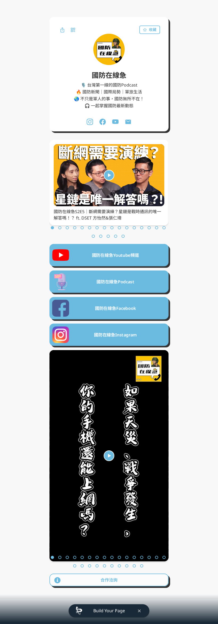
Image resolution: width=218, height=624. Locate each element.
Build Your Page (109, 611)
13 (141, 227)
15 (156, 227)
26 (141, 565)
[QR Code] (73, 29)
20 (115, 236)
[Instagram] (90, 122)
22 (112, 565)
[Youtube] (115, 122)
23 (119, 565)
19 (108, 236)
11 (126, 227)
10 (119, 227)
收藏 (153, 29)
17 (93, 236)
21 (123, 236)
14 (149, 227)
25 (134, 565)
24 (126, 565)
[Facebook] (102, 122)
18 (100, 236)
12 (134, 227)
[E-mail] (128, 122)
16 (164, 227)
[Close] (139, 611)
